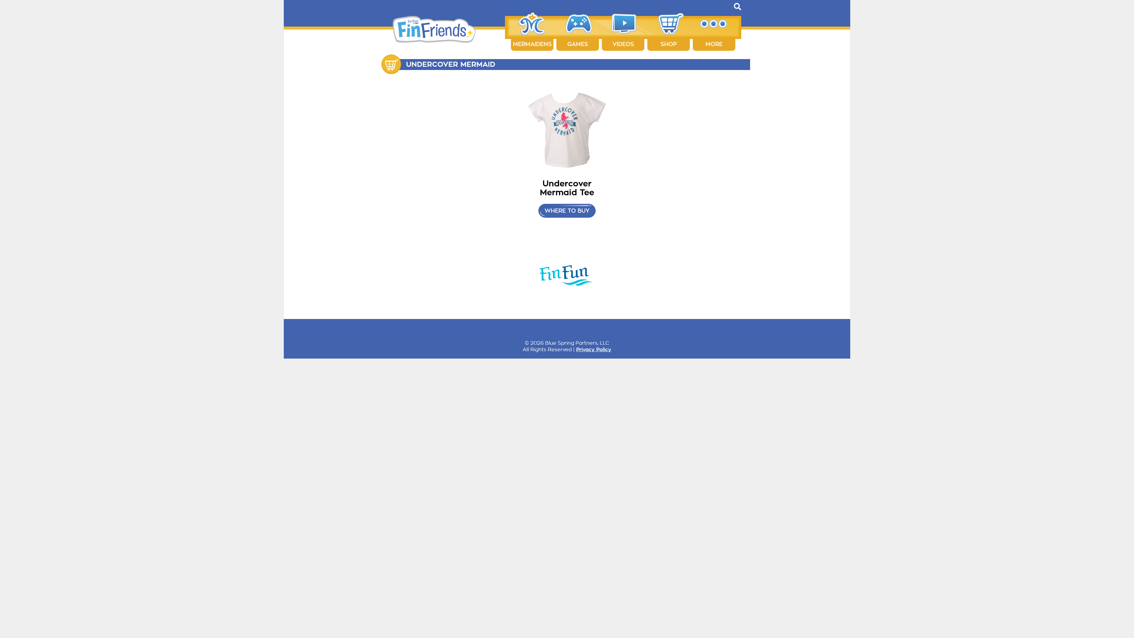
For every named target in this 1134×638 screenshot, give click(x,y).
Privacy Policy (593, 349)
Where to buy (567, 210)
